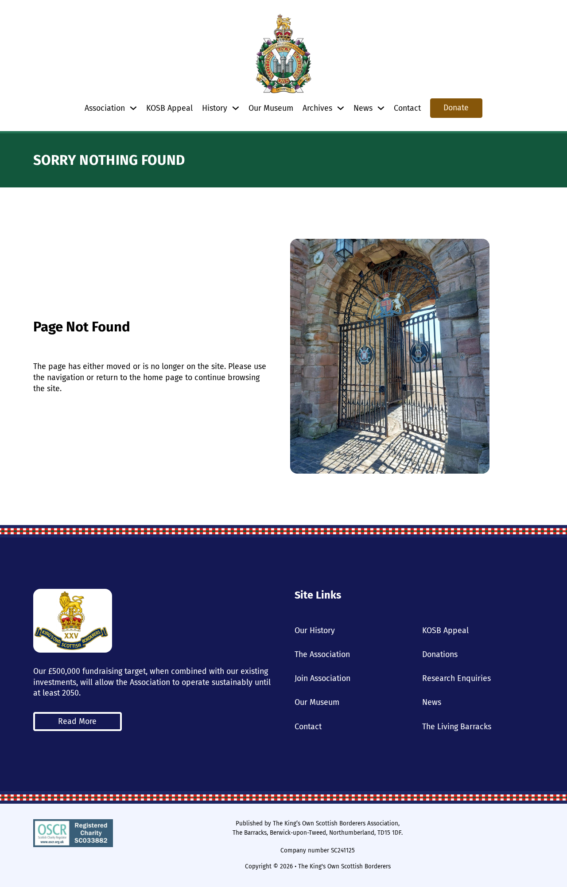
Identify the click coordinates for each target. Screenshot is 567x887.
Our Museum (271, 108)
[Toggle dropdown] (133, 108)
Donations (440, 654)
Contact (407, 108)
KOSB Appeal (169, 108)
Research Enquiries (456, 678)
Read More (77, 721)
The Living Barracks (456, 726)
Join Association (322, 678)
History (214, 108)
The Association (322, 654)
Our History (315, 630)
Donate (456, 108)
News (431, 702)
